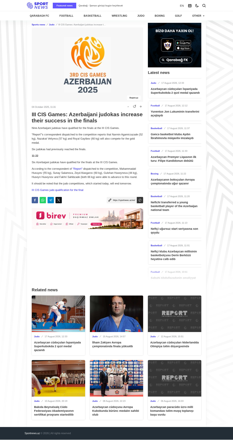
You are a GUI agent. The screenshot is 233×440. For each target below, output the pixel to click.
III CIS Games (40, 190)
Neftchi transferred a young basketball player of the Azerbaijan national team (174, 206)
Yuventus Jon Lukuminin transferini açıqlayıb (175, 113)
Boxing (155, 173)
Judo (52, 24)
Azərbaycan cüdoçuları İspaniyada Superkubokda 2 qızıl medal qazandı (175, 90)
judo (52, 190)
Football (155, 105)
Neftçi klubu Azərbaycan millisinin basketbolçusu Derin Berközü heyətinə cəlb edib (174, 255)
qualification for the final (69, 190)
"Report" (77, 168)
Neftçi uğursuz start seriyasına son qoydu (174, 230)
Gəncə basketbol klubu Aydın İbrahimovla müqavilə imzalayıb (172, 136)
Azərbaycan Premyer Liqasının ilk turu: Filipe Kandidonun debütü (173, 158)
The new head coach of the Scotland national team (104, 5)
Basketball (156, 128)
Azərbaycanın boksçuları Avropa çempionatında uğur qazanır (173, 181)
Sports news (38, 24)
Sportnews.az (32, 433)
